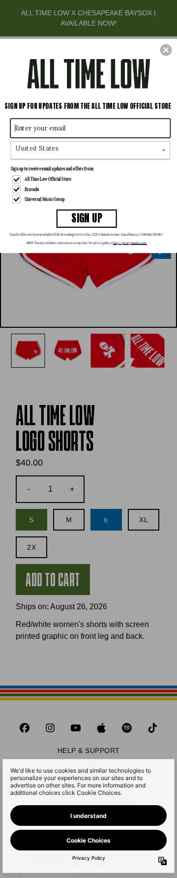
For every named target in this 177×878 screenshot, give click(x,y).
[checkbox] (91, 180)
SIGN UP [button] (86, 218)
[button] (166, 50)
